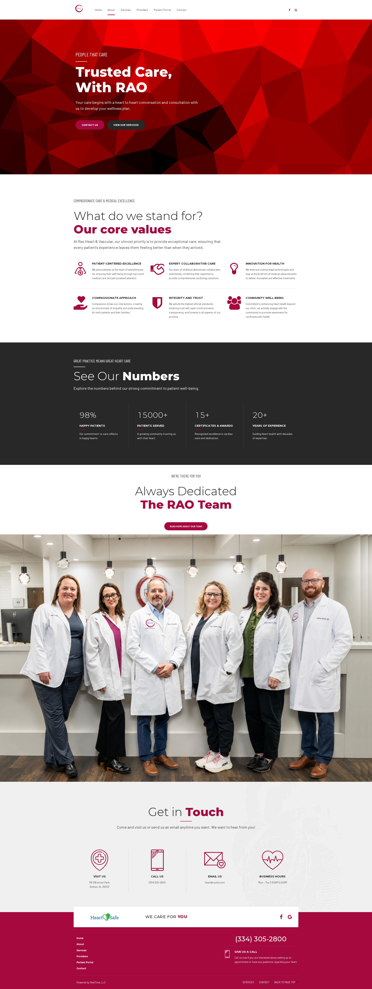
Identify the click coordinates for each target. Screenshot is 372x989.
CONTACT (264, 982)
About (111, 9)
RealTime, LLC (98, 982)
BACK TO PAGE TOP (284, 982)
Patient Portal (162, 9)
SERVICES (248, 982)
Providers (142, 9)
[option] (186, 97)
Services (126, 9)
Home (98, 9)
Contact (182, 9)
